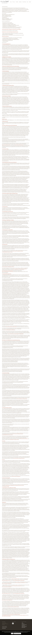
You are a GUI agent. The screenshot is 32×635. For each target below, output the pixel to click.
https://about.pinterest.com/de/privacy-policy (13, 606)
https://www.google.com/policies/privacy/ (20, 582)
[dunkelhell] (5, 2)
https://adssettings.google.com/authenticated (7, 271)
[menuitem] (11, 2)
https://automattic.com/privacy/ (24, 438)
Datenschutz (23, 625)
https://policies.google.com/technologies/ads (7, 270)
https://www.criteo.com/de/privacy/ (16, 476)
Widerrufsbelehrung (24, 626)
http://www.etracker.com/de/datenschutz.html (18, 458)
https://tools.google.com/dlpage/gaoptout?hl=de (8, 266)
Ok (12, 633)
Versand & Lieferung (24, 624)
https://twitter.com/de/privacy (22, 615)
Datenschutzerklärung (17, 633)
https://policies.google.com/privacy (6, 580)
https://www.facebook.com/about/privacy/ (22, 398)
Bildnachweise (23, 627)
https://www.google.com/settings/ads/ (6, 583)
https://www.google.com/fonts (15, 578)
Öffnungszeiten (4, 628)
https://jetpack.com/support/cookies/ (14, 439)
